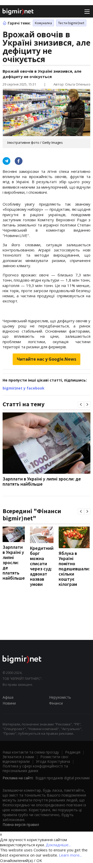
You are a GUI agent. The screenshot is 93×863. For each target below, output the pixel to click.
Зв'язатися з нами (18, 756)
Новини (9, 703)
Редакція (72, 752)
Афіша (8, 697)
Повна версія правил (21, 824)
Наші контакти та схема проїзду (31, 752)
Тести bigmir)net (71, 23)
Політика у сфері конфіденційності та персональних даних (35, 768)
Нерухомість (60, 697)
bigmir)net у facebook (23, 388)
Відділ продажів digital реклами (62, 777)
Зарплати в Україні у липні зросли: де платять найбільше (42, 481)
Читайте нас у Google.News (46, 359)
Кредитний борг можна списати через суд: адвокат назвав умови (41, 566)
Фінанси (56, 703)
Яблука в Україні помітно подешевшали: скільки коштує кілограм (74, 568)
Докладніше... (58, 844)
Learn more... (70, 855)
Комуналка (43, 23)
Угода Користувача (53, 761)
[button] (81, 404)
